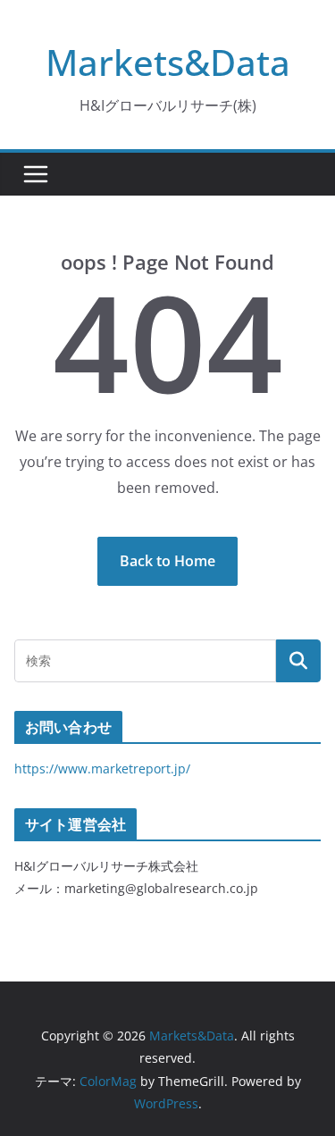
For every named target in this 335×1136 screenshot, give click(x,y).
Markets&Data (168, 62)
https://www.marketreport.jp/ (102, 768)
